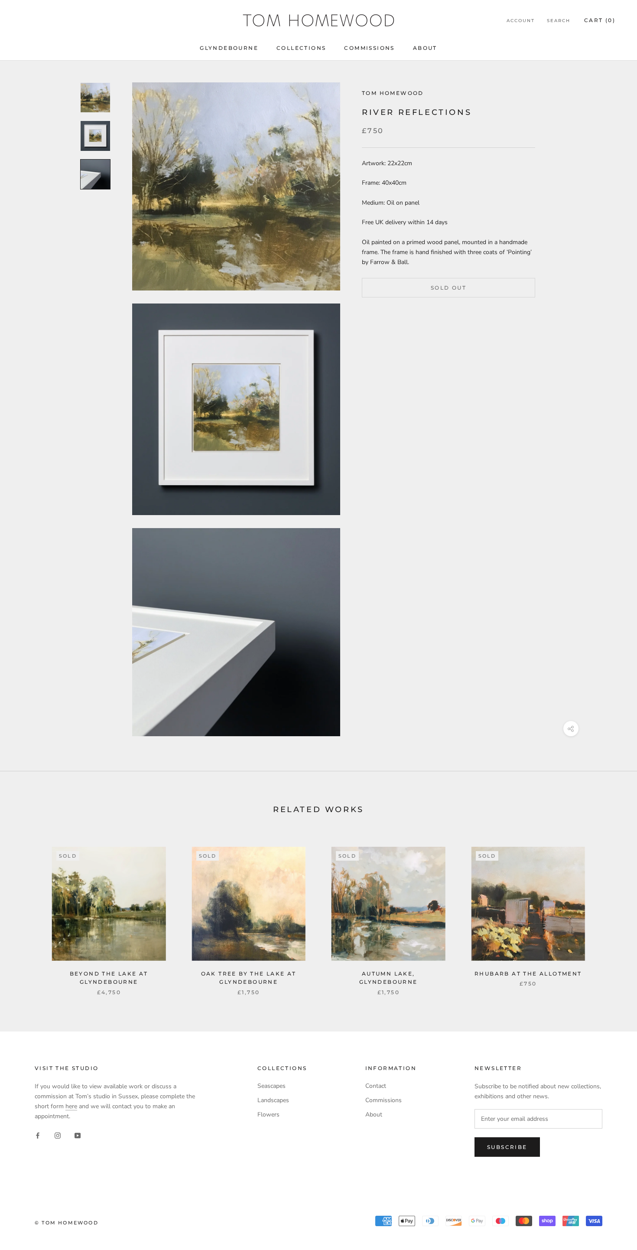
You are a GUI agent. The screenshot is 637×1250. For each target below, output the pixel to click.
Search (558, 20)
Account (521, 20)
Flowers (268, 1114)
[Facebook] (38, 1135)
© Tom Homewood (66, 1223)
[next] (610, 912)
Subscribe (507, 1147)
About (425, 48)
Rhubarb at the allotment (528, 973)
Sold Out (448, 287)
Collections (301, 48)
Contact (375, 1086)
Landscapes (273, 1100)
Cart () (599, 20)
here (71, 1106)
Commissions (369, 48)
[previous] (27, 912)
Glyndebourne (229, 48)
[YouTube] (78, 1135)
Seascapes (271, 1086)
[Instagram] (58, 1135)
